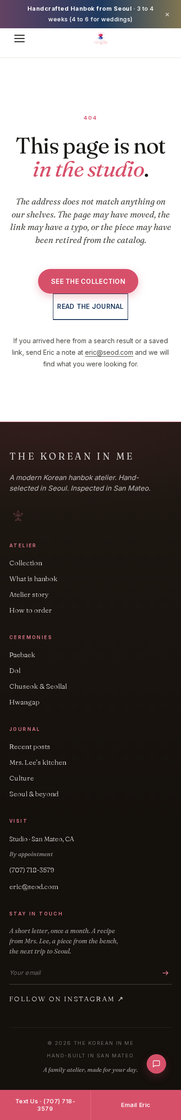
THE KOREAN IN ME (71, 456)
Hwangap (24, 702)
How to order (30, 610)
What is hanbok (33, 578)
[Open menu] (19, 38)
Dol (14, 670)
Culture (21, 778)
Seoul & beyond (33, 793)
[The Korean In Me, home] (101, 38)
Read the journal (90, 306)
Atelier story (29, 594)
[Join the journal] (166, 973)
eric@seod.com (109, 352)
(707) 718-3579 (31, 869)
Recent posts (29, 746)
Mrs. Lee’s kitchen (37, 762)
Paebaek (22, 654)
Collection (25, 562)
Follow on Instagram (66, 998)
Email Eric (135, 1104)
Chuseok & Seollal (38, 686)
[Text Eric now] (156, 1064)
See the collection (88, 281)
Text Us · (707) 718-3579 (45, 1104)
